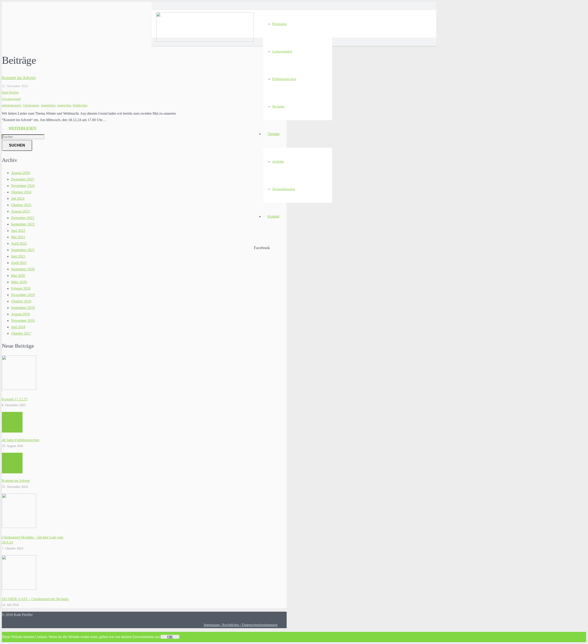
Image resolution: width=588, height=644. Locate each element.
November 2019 (23, 295)
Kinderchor (80, 105)
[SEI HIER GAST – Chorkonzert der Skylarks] (19, 588)
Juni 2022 (18, 231)
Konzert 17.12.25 (14, 399)
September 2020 (23, 269)
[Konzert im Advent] (12, 463)
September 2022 (23, 224)
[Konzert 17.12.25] (19, 389)
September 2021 (23, 250)
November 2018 (23, 320)
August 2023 (20, 211)
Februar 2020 (21, 288)
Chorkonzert (31, 105)
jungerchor (64, 105)
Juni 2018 (18, 327)
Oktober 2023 (21, 205)
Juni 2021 (18, 256)
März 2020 (19, 282)
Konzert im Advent (19, 77)
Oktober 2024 (21, 192)
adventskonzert (11, 105)
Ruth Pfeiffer (10, 92)
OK (170, 637)
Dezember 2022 (22, 218)
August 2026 (20, 173)
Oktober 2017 (21, 333)
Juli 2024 (17, 198)
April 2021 (19, 263)
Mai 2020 (18, 276)
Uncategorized (11, 99)
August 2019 (20, 314)
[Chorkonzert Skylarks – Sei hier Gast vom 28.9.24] (19, 527)
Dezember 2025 (22, 179)
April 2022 (19, 243)
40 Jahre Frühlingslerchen (20, 440)
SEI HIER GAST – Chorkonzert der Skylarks (35, 599)
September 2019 (23, 308)
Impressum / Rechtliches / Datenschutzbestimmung (240, 625)
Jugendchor (48, 105)
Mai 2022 (18, 237)
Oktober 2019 (21, 301)
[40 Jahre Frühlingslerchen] (12, 422)
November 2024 (23, 186)
